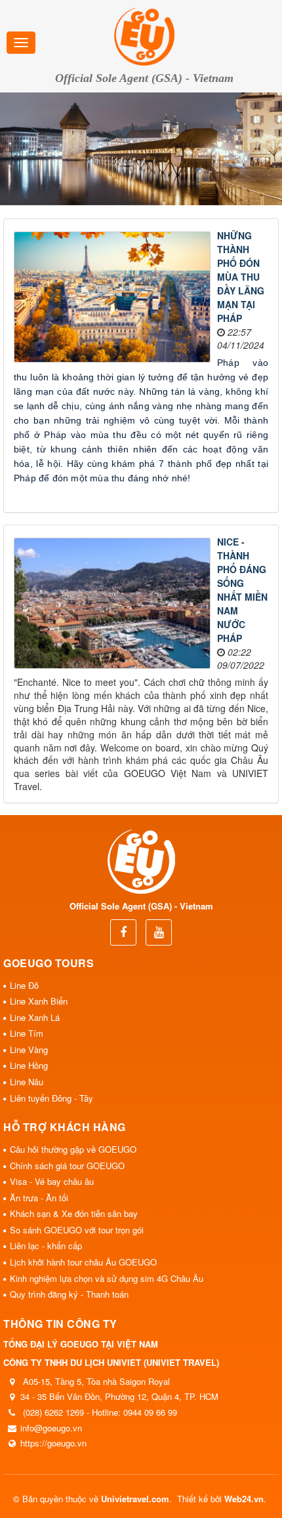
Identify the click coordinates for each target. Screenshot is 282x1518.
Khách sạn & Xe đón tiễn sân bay (74, 1213)
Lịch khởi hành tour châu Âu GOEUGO (83, 1262)
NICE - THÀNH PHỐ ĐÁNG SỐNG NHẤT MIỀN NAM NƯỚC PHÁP (242, 590)
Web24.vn (244, 1498)
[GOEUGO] (144, 34)
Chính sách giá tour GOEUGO (67, 1165)
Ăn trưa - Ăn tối (39, 1197)
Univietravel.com (135, 1498)
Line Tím (26, 1033)
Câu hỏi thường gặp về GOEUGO (73, 1149)
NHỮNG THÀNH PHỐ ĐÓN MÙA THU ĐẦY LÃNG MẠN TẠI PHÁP (240, 277)
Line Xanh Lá (35, 1017)
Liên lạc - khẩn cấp (46, 1245)
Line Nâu (26, 1081)
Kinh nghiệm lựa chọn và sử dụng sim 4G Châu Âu (106, 1278)
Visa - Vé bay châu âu (52, 1181)
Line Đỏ (24, 985)
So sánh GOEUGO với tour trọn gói (77, 1230)
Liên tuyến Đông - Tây (51, 1098)
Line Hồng (29, 1065)
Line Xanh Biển (39, 1001)
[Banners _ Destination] (141, 148)
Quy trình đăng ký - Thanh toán (69, 1294)
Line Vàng (29, 1049)
